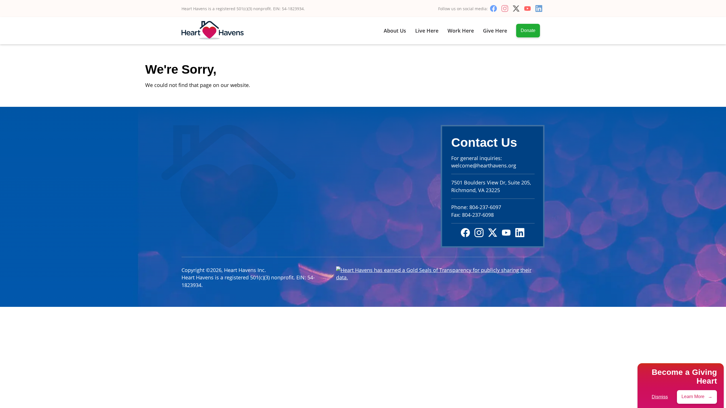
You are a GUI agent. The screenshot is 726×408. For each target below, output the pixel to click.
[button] (697, 396)
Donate (528, 30)
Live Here (426, 30)
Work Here (461, 30)
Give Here (495, 30)
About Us (395, 30)
